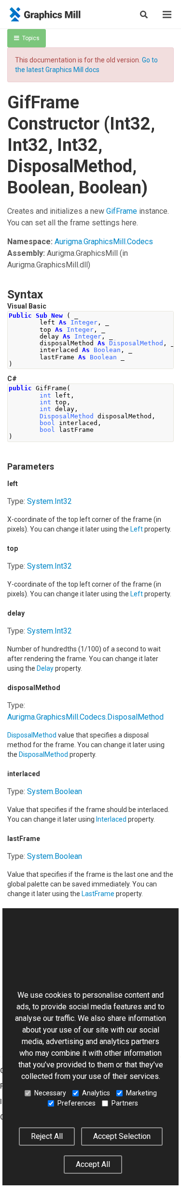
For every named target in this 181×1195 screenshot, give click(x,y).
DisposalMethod (31, 735)
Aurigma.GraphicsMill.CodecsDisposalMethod (85, 717)
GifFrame (121, 211)
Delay (45, 668)
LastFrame (98, 894)
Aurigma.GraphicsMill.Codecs (104, 241)
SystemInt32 (49, 501)
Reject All (47, 1136)
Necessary (50, 1093)
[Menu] (167, 14)
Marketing (141, 1093)
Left (136, 529)
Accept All (93, 1164)
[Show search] (143, 14)
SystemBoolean (54, 791)
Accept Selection (122, 1136)
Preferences (76, 1103)
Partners (124, 1103)
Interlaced (111, 819)
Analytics (96, 1093)
